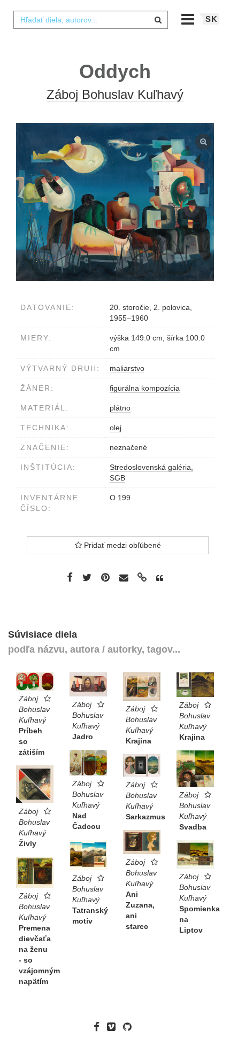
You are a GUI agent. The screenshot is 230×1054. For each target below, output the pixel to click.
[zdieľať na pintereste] (105, 577)
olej (115, 427)
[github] (130, 1026)
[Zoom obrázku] (115, 202)
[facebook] (99, 1026)
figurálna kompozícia (145, 388)
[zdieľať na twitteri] (87, 577)
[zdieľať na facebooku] (69, 577)
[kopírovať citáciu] (159, 578)
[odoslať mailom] (124, 578)
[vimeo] (114, 1026)
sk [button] (211, 19)
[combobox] (90, 20)
